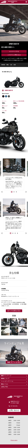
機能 (7, 65)
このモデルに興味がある (14, 55)
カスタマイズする (14, 51)
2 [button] (14, 192)
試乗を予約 (4, 387)
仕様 (11, 65)
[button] (2, 192)
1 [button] (12, 192)
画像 (15, 65)
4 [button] (17, 233)
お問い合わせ (14, 410)
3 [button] (16, 192)
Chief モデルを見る (14, 362)
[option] (14, 174)
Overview (3, 65)
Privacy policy (14, 440)
